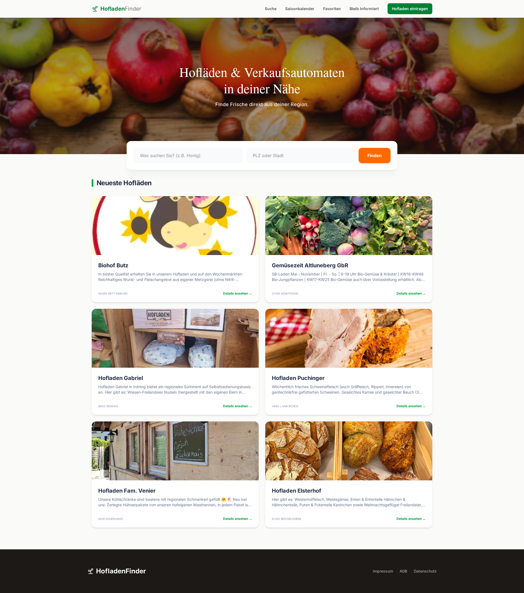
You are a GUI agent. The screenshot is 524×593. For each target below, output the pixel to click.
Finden (374, 155)
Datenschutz (425, 571)
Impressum (383, 571)
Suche (270, 8)
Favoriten (332, 8)
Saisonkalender (299, 8)
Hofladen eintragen (410, 8)
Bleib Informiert (364, 8)
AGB (403, 571)
